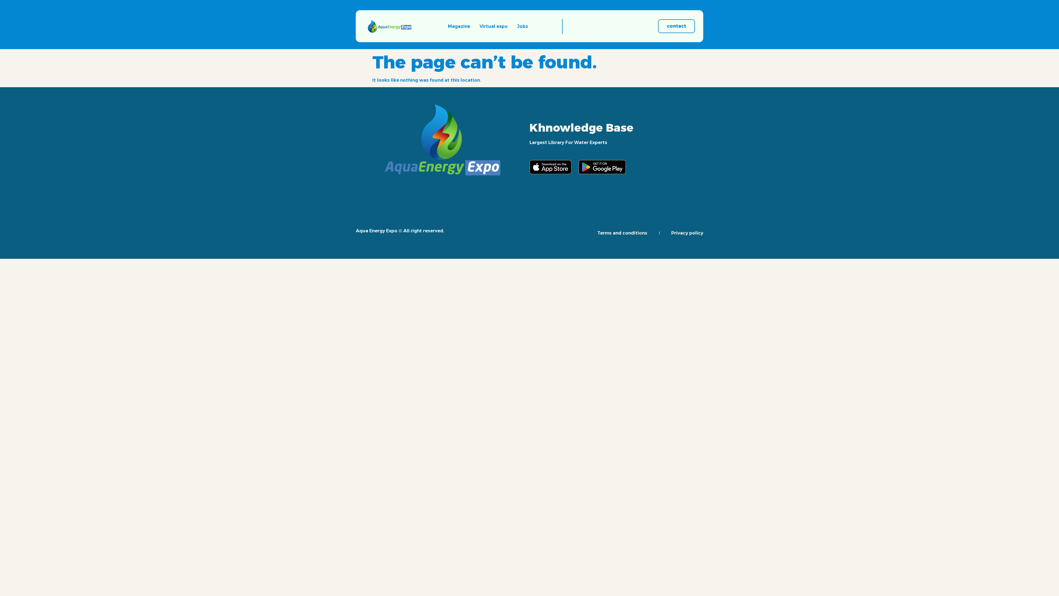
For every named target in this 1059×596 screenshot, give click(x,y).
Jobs (522, 26)
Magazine (459, 26)
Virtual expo (494, 26)
